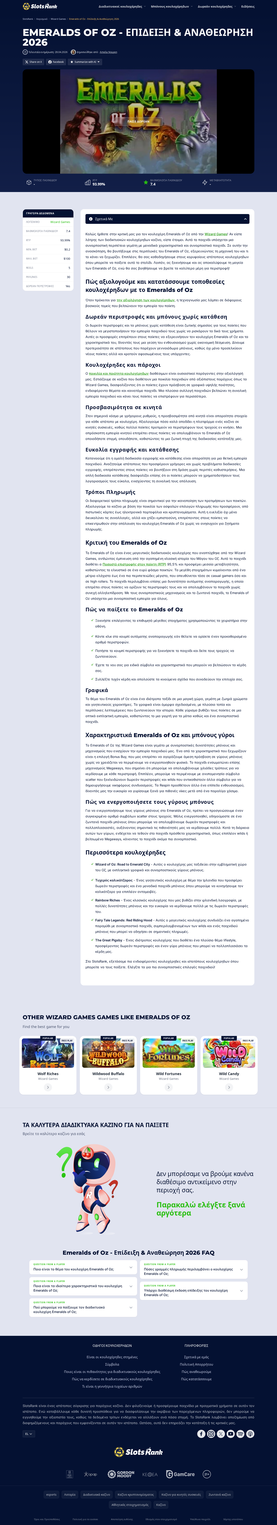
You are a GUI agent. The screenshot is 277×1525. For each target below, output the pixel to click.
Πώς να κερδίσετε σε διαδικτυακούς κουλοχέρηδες (112, 1379)
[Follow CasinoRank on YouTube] (231, 1434)
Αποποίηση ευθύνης (122, 1519)
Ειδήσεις (247, 6)
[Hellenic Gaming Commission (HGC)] (69, 1474)
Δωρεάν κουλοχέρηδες (215, 6)
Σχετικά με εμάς (196, 1357)
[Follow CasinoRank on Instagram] (211, 1434)
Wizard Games (60, 222)
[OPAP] (90, 1474)
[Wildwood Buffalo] (108, 1065)
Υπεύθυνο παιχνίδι (200, 1519)
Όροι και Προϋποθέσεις (47, 1519)
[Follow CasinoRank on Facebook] (201, 1434)
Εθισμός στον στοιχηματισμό (161, 1519)
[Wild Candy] (229, 1065)
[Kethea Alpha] (150, 1474)
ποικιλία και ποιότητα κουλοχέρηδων (119, 373)
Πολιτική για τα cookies (85, 1519)
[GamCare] (180, 1474)
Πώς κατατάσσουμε (196, 1379)
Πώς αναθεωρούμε (196, 1371)
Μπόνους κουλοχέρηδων (170, 6)
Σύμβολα (112, 1364)
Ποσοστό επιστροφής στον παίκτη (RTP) (134, 564)
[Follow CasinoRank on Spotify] (240, 1434)
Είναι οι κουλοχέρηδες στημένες (112, 1357)
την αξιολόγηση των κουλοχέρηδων (146, 300)
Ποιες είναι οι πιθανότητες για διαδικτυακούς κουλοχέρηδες (112, 1371)
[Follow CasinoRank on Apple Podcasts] (250, 1434)
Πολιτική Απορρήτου (196, 1364)
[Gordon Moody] (121, 1474)
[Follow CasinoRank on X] (221, 1434)
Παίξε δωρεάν (138, 121)
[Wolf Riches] (47, 1065)
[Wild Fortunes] (168, 1065)
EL (26, 1434)
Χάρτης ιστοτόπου (233, 1519)
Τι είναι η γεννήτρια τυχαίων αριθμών (112, 1386)
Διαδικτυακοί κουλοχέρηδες (120, 6)
